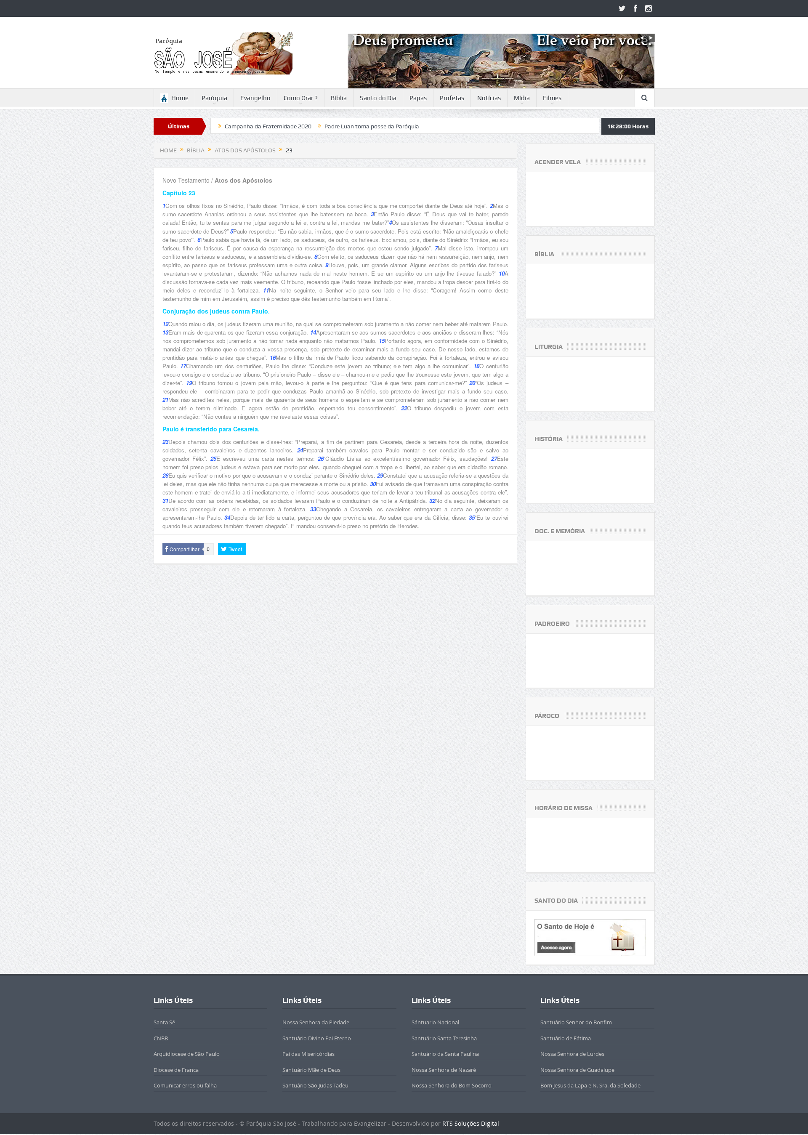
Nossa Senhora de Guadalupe (577, 1070)
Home (180, 98)
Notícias (489, 98)
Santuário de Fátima (565, 1038)
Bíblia (339, 98)
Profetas (452, 98)
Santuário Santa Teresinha (444, 1038)
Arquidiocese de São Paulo (187, 1054)
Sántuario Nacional (435, 1022)
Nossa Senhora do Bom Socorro (452, 1085)
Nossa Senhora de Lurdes (572, 1054)
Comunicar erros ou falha (185, 1085)
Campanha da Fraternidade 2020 (219, 126)
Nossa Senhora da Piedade (315, 1022)
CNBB (161, 1038)
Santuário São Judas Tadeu (315, 1085)
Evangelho (255, 98)
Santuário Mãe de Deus (311, 1070)
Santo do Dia (378, 98)
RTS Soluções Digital (470, 1123)
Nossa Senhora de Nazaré (444, 1070)
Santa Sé (164, 1022)
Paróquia (214, 98)
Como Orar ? (301, 98)
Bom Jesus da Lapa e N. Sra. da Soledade (590, 1085)
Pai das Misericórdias (308, 1054)
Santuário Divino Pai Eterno (316, 1038)
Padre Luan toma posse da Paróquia (323, 126)
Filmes (552, 98)
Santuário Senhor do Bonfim (576, 1022)
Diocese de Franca (176, 1070)
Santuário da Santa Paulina (445, 1054)
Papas (418, 98)
